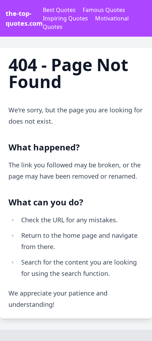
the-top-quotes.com (24, 18)
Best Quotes (59, 10)
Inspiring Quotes (65, 18)
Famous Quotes (104, 10)
